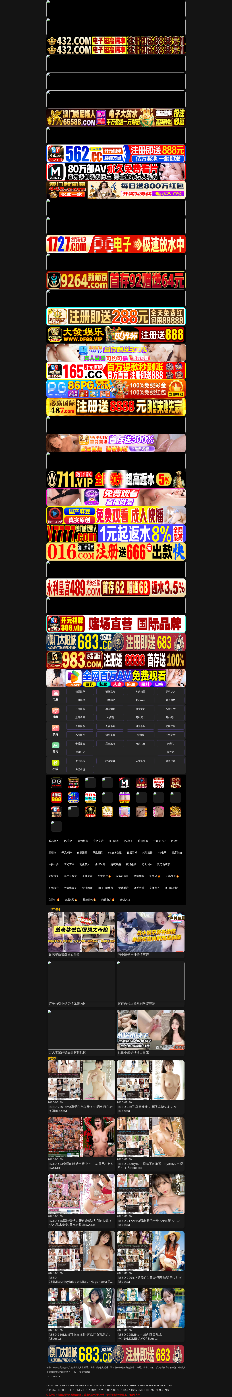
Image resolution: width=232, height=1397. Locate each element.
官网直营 (98, 840)
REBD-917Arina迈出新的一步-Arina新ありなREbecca (149, 1223)
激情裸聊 (139, 876)
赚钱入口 (125, 899)
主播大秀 (54, 864)
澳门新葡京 (163, 864)
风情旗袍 (80, 734)
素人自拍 (170, 700)
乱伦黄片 (85, 864)
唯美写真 (140, 743)
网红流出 (140, 717)
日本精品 (110, 700)
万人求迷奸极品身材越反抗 (67, 1052)
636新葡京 (122, 876)
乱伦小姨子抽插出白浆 (133, 1052)
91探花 (110, 717)
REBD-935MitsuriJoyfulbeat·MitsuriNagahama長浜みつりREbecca (81, 1281)
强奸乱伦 (110, 691)
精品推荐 (80, 691)
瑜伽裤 (140, 734)
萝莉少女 (170, 691)
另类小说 (80, 769)
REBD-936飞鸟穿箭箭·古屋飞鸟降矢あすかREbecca (147, 1109)
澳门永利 (114, 840)
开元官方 (54, 887)
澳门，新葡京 (105, 887)
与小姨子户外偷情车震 (133, 954)
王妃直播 (69, 864)
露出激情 (110, 743)
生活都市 (80, 761)
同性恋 (170, 752)
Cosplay (140, 700)
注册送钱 (143, 840)
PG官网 (68, 840)
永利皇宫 (87, 876)
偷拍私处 (100, 864)
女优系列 (110, 726)
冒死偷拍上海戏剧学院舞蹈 (136, 1003)
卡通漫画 (80, 743)
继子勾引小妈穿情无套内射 (67, 1003)
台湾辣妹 (80, 708)
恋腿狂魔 (170, 726)
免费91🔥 (54, 899)
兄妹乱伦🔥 (89, 899)
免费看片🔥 (104, 876)
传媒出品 (80, 752)
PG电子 (128, 840)
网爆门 (170, 743)
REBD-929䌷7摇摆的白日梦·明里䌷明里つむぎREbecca (150, 1279)
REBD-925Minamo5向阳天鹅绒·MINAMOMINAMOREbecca (140, 1336)
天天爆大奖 (70, 887)
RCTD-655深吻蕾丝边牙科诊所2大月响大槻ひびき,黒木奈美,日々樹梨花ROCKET (80, 1223)
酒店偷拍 (177, 852)
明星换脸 (110, 734)
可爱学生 (140, 726)
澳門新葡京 (70, 876)
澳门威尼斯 (171, 887)
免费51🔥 (154, 876)
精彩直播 (147, 852)
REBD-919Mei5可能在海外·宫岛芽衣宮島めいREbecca (80, 1336)
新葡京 (52, 852)
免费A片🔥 (71, 899)
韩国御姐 (110, 708)
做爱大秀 (139, 887)
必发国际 (147, 864)
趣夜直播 (116, 864)
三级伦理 (80, 700)
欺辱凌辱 (80, 717)
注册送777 (160, 840)
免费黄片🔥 (108, 899)
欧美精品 (140, 691)
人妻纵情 (140, 761)
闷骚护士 (170, 734)
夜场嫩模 (131, 864)
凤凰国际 (98, 852)
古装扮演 (80, 726)
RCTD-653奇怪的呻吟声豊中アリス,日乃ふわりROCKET (81, 1166)
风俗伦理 (170, 761)
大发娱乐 (54, 876)
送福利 (175, 840)
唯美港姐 (140, 708)
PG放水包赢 (115, 852)
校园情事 (110, 761)
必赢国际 (82, 852)
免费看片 (123, 887)
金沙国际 (87, 887)
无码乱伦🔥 (172, 876)
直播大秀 (154, 887)
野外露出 (170, 717)
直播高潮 (132, 852)
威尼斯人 (54, 840)
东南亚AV (171, 708)
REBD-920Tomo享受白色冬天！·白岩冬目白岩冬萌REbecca (81, 1109)
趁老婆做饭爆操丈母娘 (64, 954)
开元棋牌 (83, 840)
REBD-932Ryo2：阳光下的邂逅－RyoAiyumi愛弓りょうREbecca (150, 1166)
